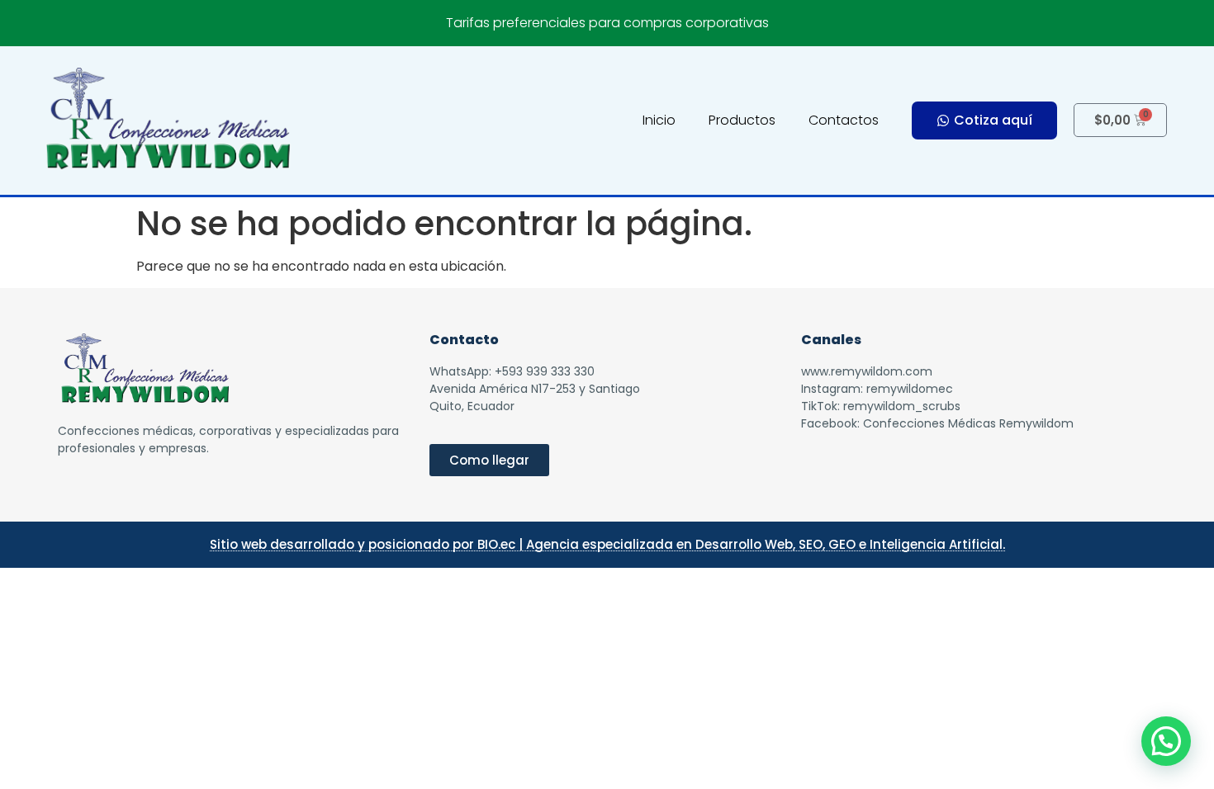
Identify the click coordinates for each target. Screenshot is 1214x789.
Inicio (659, 120)
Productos (742, 120)
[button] (1166, 741)
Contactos (844, 120)
